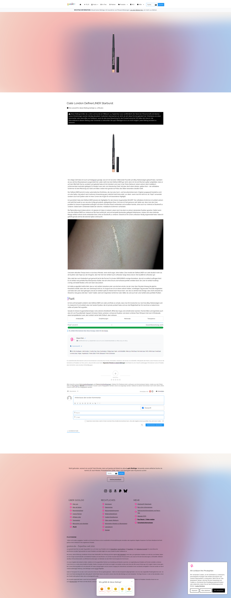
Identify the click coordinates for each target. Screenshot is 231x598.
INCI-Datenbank (122, 554)
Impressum (108, 504)
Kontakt (107, 530)
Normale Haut (141, 351)
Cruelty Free (93, 351)
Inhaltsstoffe (80, 318)
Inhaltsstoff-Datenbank (144, 504)
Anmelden (161, 391)
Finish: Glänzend (100, 353)
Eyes (98, 351)
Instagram (93, 180)
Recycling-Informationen (145, 507)
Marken (113, 4)
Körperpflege (113, 549)
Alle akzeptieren (218, 590)
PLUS (87, 4)
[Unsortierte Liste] (87, 403)
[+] (99, 403)
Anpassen (194, 590)
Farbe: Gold (92, 353)
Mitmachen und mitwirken (80, 523)
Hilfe (140, 4)
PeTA (147, 351)
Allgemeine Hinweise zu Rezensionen (116, 523)
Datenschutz (109, 507)
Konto (95, 4)
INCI (133, 4)
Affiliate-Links (77, 517)
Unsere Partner (77, 514)
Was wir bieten (77, 507)
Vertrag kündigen (115, 479)
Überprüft (148, 408)
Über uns (75, 504)
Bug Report (75, 385)
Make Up (128, 351)
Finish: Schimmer (110, 353)
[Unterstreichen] (80, 403)
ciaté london (85, 351)
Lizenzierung (109, 527)
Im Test (104, 4)
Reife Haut (152, 351)
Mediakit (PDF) (142, 516)
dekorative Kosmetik (142, 549)
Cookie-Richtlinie (200, 586)
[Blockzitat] (90, 403)
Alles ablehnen (205, 590)
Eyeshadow (103, 351)
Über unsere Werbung (111, 520)
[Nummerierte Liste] (85, 403)
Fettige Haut (110, 351)
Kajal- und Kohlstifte (119, 351)
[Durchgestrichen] (82, 403)
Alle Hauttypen (77, 351)
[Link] (95, 403)
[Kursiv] (77, 403)
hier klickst (105, 331)
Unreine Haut (73, 353)
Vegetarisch (85, 353)
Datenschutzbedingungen (103, 384)
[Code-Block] (92, 403)
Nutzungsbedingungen (86, 384)
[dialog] (207, 578)
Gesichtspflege (121, 549)
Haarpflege (130, 549)
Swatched (158, 351)
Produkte (123, 4)
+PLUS (96, 568)
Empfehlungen (103, 318)
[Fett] (75, 403)
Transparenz (151, 318)
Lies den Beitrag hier (136, 10)
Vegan (79, 353)
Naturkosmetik (73, 581)
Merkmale (127, 318)
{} (97, 403)
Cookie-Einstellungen (111, 517)
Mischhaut (134, 351)
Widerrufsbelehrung (111, 514)
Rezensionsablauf (78, 510)
